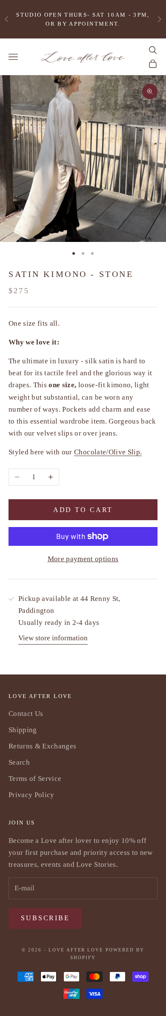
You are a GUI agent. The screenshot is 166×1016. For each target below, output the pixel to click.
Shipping (23, 730)
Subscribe (45, 918)
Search (19, 762)
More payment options (83, 559)
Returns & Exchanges (42, 746)
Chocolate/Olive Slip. (108, 452)
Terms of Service (35, 779)
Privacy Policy (31, 795)
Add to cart (83, 509)
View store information (53, 638)
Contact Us (26, 714)
